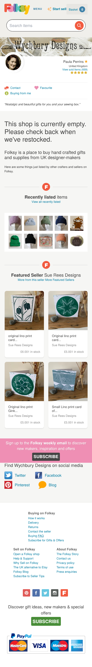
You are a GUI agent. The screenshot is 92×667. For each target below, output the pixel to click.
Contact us (64, 558)
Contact (15, 88)
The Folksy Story (68, 554)
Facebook (53, 475)
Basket (76, 9)
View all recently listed (46, 202)
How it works (36, 518)
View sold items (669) (75, 69)
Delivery (33, 522)
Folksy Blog (21, 572)
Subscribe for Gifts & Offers (46, 540)
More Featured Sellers (59, 280)
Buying (36, 536)
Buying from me (20, 93)
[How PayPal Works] (46, 656)
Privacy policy (66, 563)
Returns (33, 527)
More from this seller (31, 280)
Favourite (46, 88)
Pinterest (22, 485)
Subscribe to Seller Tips (29, 576)
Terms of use (65, 567)
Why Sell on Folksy (26, 563)
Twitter (20, 475)
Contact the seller (39, 531)
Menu (37, 9)
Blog (52, 485)
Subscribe (46, 457)
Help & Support (23, 558)
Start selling (62, 9)
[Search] (79, 25)
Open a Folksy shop (26, 554)
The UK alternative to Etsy (30, 567)
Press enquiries (67, 572)
